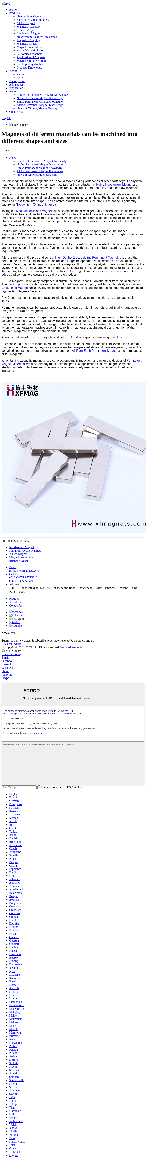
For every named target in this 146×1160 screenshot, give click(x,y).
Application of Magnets (31, 57)
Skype (5, 678)
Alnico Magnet (26, 23)
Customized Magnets (29, 53)
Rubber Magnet (26, 30)
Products (14, 13)
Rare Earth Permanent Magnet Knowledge (42, 94)
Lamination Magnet (28, 33)
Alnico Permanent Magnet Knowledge (40, 105)
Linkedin (7, 664)
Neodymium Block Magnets (34, 211)
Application (16, 88)
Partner (21, 74)
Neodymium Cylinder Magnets (36, 204)
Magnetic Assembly (28, 26)
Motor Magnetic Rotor (30, 50)
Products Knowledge (29, 67)
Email (5, 657)
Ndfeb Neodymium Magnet (114, 184)
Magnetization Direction (31, 60)
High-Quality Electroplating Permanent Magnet (86, 257)
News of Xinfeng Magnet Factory (37, 108)
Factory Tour (17, 81)
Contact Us (16, 111)
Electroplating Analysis (30, 64)
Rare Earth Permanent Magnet (96, 350)
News (12, 91)
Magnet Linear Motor (30, 47)
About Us (15, 70)
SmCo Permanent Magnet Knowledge (40, 101)
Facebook (7, 661)
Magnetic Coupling (28, 40)
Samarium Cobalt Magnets (33, 19)
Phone (5, 671)
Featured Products (71, 647)
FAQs (20, 77)
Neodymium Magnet (29, 16)
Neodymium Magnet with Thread (37, 36)
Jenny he (7, 674)
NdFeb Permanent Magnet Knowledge (40, 98)
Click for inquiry (11, 654)
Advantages (16, 84)
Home (13, 9)
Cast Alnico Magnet (15, 287)
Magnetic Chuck (27, 43)
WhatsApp (8, 667)
